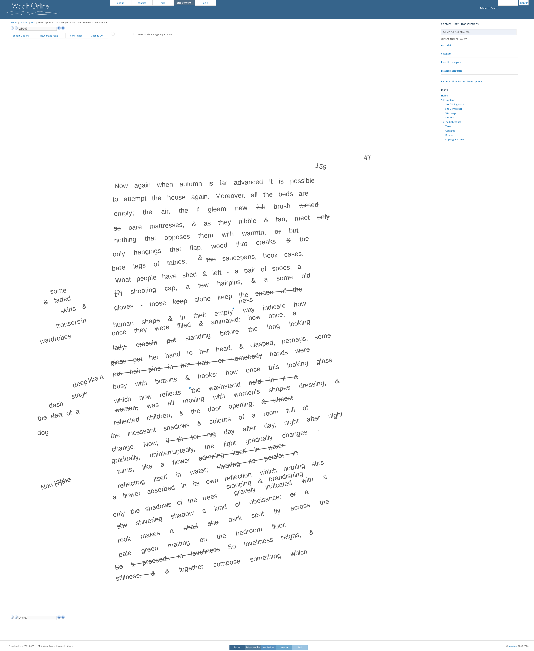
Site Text (450, 117)
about (120, 2)
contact (142, 2)
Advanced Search (489, 8)
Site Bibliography (454, 104)
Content (24, 22)
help (163, 2)
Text (33, 22)
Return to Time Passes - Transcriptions (461, 81)
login (205, 2)
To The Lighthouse (451, 121)
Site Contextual (453, 108)
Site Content (448, 99)
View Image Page (49, 35)
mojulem (513, 646)
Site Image (450, 113)
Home (14, 22)
